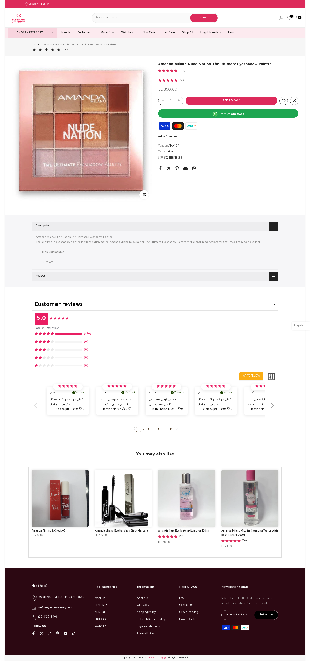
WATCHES (101, 626)
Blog (231, 32)
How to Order (188, 619)
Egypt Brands (209, 32)
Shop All (187, 32)
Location (33, 4)
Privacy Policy (145, 634)
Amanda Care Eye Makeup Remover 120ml (183, 531)
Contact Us (186, 605)
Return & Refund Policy (151, 619)
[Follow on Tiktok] (73, 633)
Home (35, 45)
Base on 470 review (47, 328)
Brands (65, 32)
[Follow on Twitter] (41, 633)
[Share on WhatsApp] (194, 168)
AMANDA (173, 146)
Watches (127, 32)
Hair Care (168, 32)
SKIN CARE (101, 612)
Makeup (170, 152)
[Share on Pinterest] (177, 168)
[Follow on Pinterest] (57, 633)
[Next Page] (176, 429)
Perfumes (84, 32)
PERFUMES (101, 605)
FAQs (182, 598)
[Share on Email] (185, 168)
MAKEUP (100, 598)
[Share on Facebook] (160, 168)
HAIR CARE (101, 619)
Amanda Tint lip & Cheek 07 (48, 531)
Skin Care (149, 32)
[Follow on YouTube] (65, 633)
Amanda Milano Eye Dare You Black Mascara (121, 531)
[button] (272, 408)
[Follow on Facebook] (33, 633)
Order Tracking (188, 612)
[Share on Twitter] (169, 168)
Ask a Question (168, 136)
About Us (142, 598)
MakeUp (106, 32)
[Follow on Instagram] (49, 633)
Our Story (143, 605)
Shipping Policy (146, 612)
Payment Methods (148, 626)
